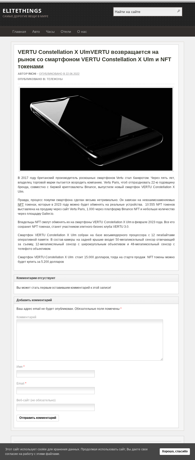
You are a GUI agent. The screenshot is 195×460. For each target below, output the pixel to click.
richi (32, 73)
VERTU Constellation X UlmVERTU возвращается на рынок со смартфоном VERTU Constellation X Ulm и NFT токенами (94, 59)
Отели (66, 31)
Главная (19, 31)
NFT (21, 204)
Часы (50, 31)
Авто (36, 31)
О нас (82, 31)
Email (20, 383)
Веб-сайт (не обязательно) (36, 400)
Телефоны (55, 79)
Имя (20, 367)
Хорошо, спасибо (175, 451)
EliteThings (22, 10)
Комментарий (26, 317)
